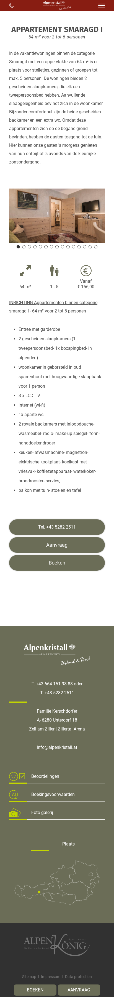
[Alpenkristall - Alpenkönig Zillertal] (57, 945)
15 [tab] (95, 246)
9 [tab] (62, 246)
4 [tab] (35, 246)
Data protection (78, 976)
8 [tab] (57, 246)
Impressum (50, 976)
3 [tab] (29, 246)
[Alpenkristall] (57, 8)
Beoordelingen (45, 776)
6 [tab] (46, 246)
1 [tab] (18, 246)
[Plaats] (56, 903)
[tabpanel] (57, 216)
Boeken (35, 990)
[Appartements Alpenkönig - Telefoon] (11, 5)
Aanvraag (79, 990)
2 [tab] (23, 246)
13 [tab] (84, 246)
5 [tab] (40, 246)
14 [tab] (90, 246)
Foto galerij (42, 812)
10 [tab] (68, 246)
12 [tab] (79, 246)
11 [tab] (73, 246)
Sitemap (29, 976)
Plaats (68, 844)
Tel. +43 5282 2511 (57, 527)
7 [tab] (51, 246)
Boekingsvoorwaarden (53, 794)
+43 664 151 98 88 (54, 683)
